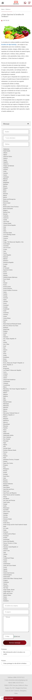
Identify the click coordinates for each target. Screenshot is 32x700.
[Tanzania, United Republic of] (13, 547)
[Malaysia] (13, 394)
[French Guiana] (13, 287)
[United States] (13, 577)
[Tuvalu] (13, 567)
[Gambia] (13, 294)
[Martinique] (13, 404)
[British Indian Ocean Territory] (13, 207)
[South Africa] (13, 523)
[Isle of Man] (13, 344)
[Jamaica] (13, 350)
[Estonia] (13, 274)
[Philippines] (13, 469)
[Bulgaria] (13, 210)
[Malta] (13, 400)
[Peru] (13, 467)
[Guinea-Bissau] (13, 318)
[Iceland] (13, 333)
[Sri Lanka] (13, 528)
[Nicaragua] (13, 441)
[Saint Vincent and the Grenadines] (13, 495)
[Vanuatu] (13, 584)
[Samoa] (13, 497)
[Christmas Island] (13, 233)
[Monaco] (13, 417)
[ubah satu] (17, 636)
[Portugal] (13, 474)
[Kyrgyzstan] (13, 368)
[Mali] (13, 398)
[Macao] (13, 387)
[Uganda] (13, 569)
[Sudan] (13, 530)
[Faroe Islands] (13, 279)
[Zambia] (13, 599)
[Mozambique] (13, 424)
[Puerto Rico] (13, 476)
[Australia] (13, 173)
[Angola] (13, 160)
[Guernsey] (13, 315)
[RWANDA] (13, 486)
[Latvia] (13, 372)
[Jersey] (13, 354)
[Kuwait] (13, 367)
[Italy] (13, 348)
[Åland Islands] (13, 151)
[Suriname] (13, 532)
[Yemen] (13, 597)
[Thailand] (13, 549)
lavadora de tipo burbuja (8, 44)
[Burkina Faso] (13, 212)
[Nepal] (13, 432)
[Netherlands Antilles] (13, 435)
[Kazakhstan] (13, 357)
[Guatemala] (13, 313)
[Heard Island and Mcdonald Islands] (13, 324)
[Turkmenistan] (13, 564)
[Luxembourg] (13, 385)
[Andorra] (13, 158)
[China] (13, 231)
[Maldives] (13, 396)
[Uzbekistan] (13, 582)
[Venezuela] (13, 586)
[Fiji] (13, 281)
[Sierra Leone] (13, 512)
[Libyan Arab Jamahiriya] (13, 380)
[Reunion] (13, 480)
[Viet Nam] (13, 588)
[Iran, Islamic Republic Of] (13, 339)
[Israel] (13, 346)
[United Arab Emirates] (13, 573)
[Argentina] (13, 168)
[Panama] (13, 461)
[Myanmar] (13, 426)
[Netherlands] (13, 434)
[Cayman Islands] (13, 223)
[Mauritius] (13, 407)
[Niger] (13, 443)
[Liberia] (13, 378)
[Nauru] (13, 430)
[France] (13, 285)
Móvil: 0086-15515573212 (16, 682)
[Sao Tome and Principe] (13, 500)
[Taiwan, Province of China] (13, 543)
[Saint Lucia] (13, 491)
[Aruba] (13, 171)
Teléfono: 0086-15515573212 (16, 677)
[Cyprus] (13, 253)
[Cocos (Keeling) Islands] (13, 235)
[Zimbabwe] (13, 601)
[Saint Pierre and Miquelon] (13, 493)
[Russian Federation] (13, 484)
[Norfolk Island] (13, 448)
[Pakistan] (13, 456)
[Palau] (13, 458)
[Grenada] (13, 307)
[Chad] (13, 227)
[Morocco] (13, 422)
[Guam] (13, 311)
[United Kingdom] (13, 575)
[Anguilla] (13, 162)
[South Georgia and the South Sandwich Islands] (13, 525)
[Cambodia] (13, 216)
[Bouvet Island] (13, 203)
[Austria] (13, 175)
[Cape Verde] (13, 222)
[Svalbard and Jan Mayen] (13, 534)
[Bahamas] (13, 179)
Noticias (8, 9)
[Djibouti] (13, 259)
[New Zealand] (13, 439)
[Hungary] (13, 331)
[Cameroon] (13, 218)
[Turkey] (13, 562)
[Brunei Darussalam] (13, 209)
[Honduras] (13, 328)
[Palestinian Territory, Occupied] (13, 460)
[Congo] (13, 240)
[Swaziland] (13, 536)
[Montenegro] (13, 508)
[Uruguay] (13, 580)
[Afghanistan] (13, 149)
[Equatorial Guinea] (13, 270)
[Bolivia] (13, 197)
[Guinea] (13, 316)
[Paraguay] (13, 465)
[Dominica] (13, 261)
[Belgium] (13, 188)
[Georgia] (13, 296)
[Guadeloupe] (13, 309)
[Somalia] (13, 521)
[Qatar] (13, 478)
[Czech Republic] (13, 255)
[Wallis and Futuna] (13, 593)
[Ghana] (13, 300)
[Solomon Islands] (13, 519)
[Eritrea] (13, 272)
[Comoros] (13, 238)
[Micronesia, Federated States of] (13, 413)
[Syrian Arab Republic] (13, 541)
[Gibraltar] (13, 302)
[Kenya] (13, 359)
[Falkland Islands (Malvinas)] (13, 277)
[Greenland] (13, 305)
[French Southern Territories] (13, 290)
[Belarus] (13, 186)
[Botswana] (13, 201)
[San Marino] (13, 499)
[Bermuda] (13, 194)
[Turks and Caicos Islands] (13, 565)
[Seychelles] (13, 510)
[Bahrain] (13, 181)
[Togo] (13, 552)
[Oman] (13, 454)
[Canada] (13, 220)
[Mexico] (13, 411)
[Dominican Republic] (13, 262)
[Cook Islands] (13, 244)
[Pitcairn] (13, 471)
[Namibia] (13, 428)
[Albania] (13, 153)
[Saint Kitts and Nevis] (13, 489)
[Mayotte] (13, 409)
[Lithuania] (13, 383)
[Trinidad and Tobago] (13, 558)
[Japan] (13, 352)
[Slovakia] (13, 515)
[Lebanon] (13, 374)
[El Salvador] (13, 268)
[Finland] (13, 283)
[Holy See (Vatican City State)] (13, 326)
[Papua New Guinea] (13, 463)
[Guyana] (13, 320)
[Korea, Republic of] (13, 365)
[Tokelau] (13, 554)
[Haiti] (13, 322)
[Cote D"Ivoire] (13, 248)
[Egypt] (13, 266)
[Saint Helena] (13, 487)
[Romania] (13, 482)
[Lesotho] (13, 376)
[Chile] (13, 229)
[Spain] (13, 526)
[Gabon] (13, 292)
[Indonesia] (13, 337)
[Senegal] (13, 504)
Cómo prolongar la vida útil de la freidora (14, 663)
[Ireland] (13, 342)
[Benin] (13, 192)
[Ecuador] (13, 264)
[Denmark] (13, 257)
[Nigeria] (13, 445)
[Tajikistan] (13, 545)
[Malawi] (13, 393)
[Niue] (13, 447)
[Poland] (13, 473)
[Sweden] (13, 538)
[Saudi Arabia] (13, 502)
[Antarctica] (13, 164)
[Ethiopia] (13, 275)
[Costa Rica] (13, 246)
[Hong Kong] (13, 329)
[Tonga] (13, 556)
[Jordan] (13, 355)
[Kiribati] (13, 361)
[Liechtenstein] (13, 381)
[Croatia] (13, 249)
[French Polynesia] (13, 288)
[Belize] (13, 190)
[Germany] (13, 298)
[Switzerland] (13, 539)
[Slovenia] (13, 517)
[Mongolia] (13, 419)
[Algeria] (13, 155)
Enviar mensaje (14, 643)
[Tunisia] (13, 560)
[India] (13, 335)
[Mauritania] (13, 406)
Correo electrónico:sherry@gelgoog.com (16, 680)
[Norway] (13, 452)
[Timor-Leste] (13, 551)
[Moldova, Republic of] (13, 415)
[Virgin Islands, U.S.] (13, 592)
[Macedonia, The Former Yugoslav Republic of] (13, 389)
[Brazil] (13, 205)
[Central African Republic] (13, 225)
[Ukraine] (13, 571)
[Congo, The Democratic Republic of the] (13, 242)
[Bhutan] (13, 196)
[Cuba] (13, 251)
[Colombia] (13, 236)
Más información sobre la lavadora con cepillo (14, 653)
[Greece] (13, 303)
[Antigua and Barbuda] (13, 166)
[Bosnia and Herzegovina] (13, 199)
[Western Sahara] (13, 595)
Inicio (2, 9)
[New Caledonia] (13, 437)
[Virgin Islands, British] (13, 590)
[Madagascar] (13, 391)
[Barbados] (13, 184)
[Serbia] (13, 506)
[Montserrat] (13, 420)
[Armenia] (13, 170)
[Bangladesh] (13, 183)
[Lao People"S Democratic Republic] (13, 370)
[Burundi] (13, 214)
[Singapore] (13, 513)
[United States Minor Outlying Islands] (13, 579)
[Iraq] (13, 341)
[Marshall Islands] (13, 402)
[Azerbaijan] (13, 177)
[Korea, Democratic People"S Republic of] (13, 363)
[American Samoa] (13, 156)
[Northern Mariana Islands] (13, 450)
